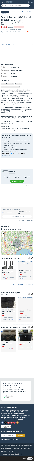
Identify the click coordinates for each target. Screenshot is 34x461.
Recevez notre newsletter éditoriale (11, 432)
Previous (29, 258)
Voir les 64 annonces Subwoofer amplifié (23, 324)
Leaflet (22, 254)
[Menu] (32, 5)
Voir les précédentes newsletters (9, 439)
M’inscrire (20, 435)
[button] (3, 233)
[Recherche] (3, 6)
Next (32, 258)
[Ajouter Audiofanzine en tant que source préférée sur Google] (8, 396)
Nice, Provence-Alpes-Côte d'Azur (12, 23)
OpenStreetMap (29, 254)
